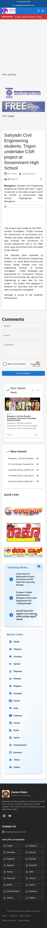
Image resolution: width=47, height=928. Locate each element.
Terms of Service (9, 920)
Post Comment (23, 373)
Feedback (13, 916)
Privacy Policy (25, 916)
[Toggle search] (39, 11)
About (4, 916)
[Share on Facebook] (4, 816)
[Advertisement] (23, 48)
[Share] (41, 179)
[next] (38, 390)
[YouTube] (10, 816)
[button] (22, 418)
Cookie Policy (23, 920)
